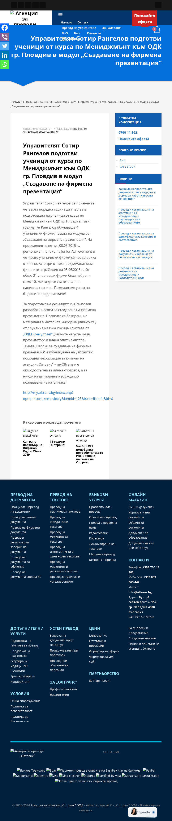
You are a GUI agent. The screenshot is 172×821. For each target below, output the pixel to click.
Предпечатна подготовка (20, 653)
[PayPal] (149, 770)
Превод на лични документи (23, 519)
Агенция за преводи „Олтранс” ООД (57, 805)
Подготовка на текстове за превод (24, 643)
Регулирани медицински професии (19, 665)
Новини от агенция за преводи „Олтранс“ (55, 130)
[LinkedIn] (133, 752)
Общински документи (136, 525)
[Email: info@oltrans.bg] (21, 5)
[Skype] (150, 752)
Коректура (96, 538)
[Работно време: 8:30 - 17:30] (35, 5)
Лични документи (141, 507)
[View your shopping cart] (157, 30)
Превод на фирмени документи (25, 529)
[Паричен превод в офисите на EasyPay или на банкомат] (100, 770)
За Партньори (99, 681)
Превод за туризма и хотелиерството (65, 579)
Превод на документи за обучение (20, 562)
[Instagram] (141, 752)
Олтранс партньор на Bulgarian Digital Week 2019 (32, 448)
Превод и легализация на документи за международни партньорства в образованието (136, 216)
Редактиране (98, 533)
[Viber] (4, 37)
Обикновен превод (103, 517)
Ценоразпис (98, 635)
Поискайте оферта (134, 139)
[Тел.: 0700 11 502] (42, 5)
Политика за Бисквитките (19, 719)
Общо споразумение (25, 701)
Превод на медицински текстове (59, 536)
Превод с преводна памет (103, 525)
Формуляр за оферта (104, 651)
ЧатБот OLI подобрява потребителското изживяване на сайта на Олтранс (89, 454)
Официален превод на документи (24, 509)
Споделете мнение (142, 638)
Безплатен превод (102, 560)
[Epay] (51, 770)
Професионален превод (100, 509)
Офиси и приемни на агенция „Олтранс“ (144, 646)
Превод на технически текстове (65, 509)
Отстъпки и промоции (97, 643)
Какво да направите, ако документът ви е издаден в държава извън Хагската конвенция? (137, 193)
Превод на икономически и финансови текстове (64, 551)
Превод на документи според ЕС (25, 574)
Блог (123, 160)
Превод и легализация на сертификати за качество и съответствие (137, 236)
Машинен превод (102, 554)
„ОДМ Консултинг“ (38, 334)
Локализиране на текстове (102, 546)
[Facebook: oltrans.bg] (14, 5)
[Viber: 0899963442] (28, 5)
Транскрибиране (22, 676)
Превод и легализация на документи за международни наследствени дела (136, 273)
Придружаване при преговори (64, 652)
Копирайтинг (20, 682)
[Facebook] (4, 27)
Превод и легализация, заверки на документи (20, 544)
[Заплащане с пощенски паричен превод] (86, 781)
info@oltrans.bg (140, 592)
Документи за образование (138, 535)
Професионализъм (63, 689)
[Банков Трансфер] (31, 770)
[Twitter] (4, 46)
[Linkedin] (4, 55)
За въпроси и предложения (138, 630)
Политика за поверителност (21, 708)
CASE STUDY (127, 166)
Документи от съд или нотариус (141, 545)
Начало (15, 101)
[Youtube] (158, 752)
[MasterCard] (23, 775)
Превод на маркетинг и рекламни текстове (64, 566)
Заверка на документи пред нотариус (61, 640)
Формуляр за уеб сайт (101, 659)
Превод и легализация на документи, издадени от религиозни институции (136, 254)
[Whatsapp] (4, 64)
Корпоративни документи (139, 514)
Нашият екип (59, 695)
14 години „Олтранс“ (57, 443)
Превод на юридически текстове (59, 522)
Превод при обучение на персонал (59, 665)
